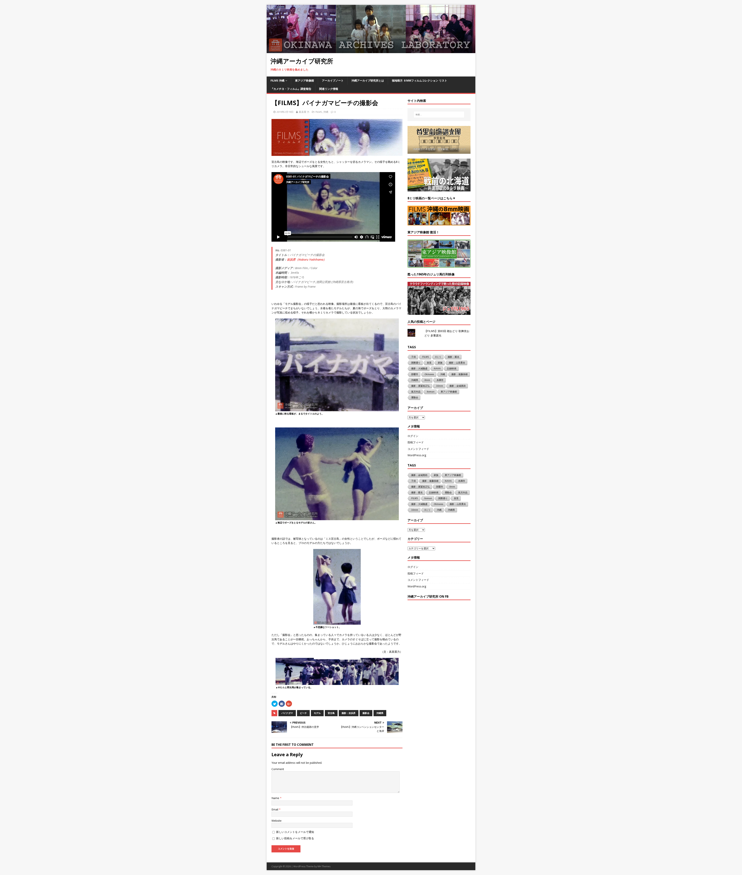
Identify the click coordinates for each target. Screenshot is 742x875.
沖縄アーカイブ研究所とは (367, 80)
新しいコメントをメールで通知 (295, 832)
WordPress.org (417, 455)
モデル (317, 713)
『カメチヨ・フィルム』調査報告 (291, 89)
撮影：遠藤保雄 (459, 374)
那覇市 (414, 374)
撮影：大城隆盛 (419, 368)
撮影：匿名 (453, 357)
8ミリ (438, 357)
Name (275, 798)
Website (276, 820)
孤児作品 (415, 391)
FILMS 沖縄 (277, 80)
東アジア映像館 (304, 80)
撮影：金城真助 (457, 386)
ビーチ (303, 713)
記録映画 (451, 368)
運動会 (414, 397)
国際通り (415, 362)
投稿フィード (416, 442)
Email (275, 809)
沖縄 (325, 112)
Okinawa (429, 374)
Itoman (430, 391)
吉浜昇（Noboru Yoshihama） (306, 259)
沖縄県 (379, 713)
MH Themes (323, 866)
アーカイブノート (333, 80)
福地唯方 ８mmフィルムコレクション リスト (419, 80)
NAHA (437, 368)
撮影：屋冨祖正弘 (420, 386)
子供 (413, 357)
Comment (277, 769)
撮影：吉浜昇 (349, 713)
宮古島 (331, 713)
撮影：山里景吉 (457, 362)
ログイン (413, 436)
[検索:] (439, 114)
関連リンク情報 (328, 89)
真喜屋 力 (304, 112)
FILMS (319, 112)
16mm (439, 386)
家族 (440, 362)
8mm (427, 380)
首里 (429, 362)
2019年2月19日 (285, 112)
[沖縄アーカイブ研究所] (371, 51)
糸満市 (440, 380)
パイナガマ (287, 713)
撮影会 (365, 713)
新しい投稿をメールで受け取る (295, 838)
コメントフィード (418, 449)
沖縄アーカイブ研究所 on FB (428, 596)
